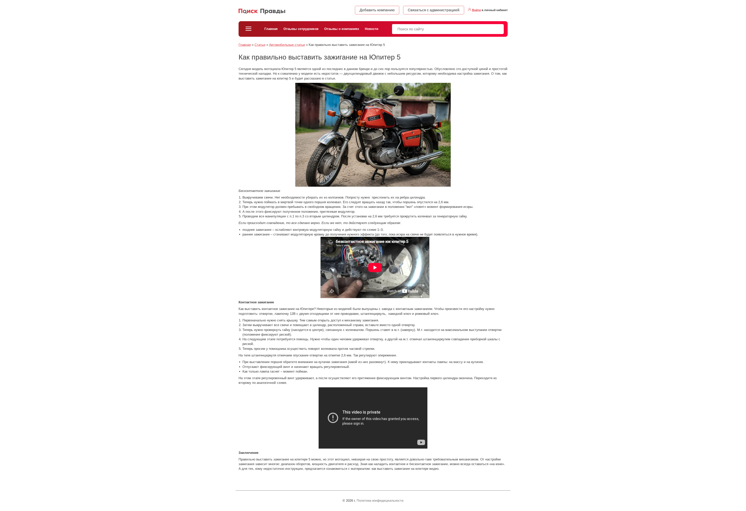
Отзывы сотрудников (300, 29)
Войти (476, 10)
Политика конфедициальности (380, 500)
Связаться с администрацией (433, 10)
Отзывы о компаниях (341, 29)
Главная (271, 29)
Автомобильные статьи (287, 45)
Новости (371, 29)
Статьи (259, 45)
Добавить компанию (377, 10)
